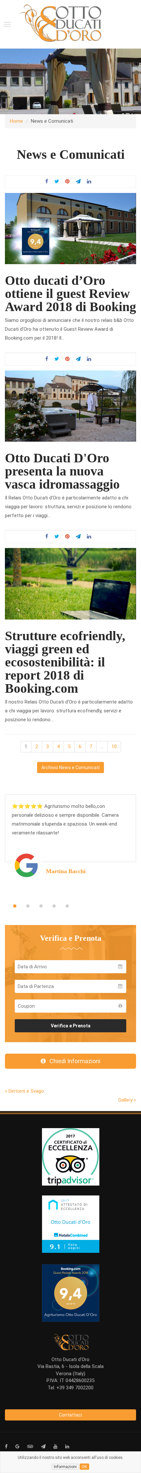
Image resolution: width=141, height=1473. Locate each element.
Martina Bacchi (66, 871)
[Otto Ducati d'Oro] (60, 22)
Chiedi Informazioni (73, 1061)
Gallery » (127, 1100)
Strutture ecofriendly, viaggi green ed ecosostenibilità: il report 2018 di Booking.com (65, 662)
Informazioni (65, 1466)
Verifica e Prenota (71, 1025)
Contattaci (70, 1415)
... (101, 746)
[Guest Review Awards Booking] (70, 1292)
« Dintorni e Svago (24, 1091)
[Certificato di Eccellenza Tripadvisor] (70, 1156)
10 (114, 746)
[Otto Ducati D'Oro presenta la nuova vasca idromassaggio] (70, 406)
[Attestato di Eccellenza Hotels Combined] (70, 1224)
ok (84, 1466)
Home (16, 121)
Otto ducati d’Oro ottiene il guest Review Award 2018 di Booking (70, 293)
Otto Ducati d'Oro (70, 1359)
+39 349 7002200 (74, 1388)
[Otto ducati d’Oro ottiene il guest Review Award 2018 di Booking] (70, 228)
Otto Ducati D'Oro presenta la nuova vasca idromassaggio (62, 471)
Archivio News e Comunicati (70, 767)
